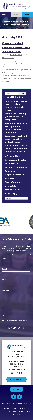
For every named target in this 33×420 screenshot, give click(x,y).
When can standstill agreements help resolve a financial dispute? (16, 47)
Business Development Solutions (15, 411)
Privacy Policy (24, 409)
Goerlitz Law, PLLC (16, 55)
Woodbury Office (16, 379)
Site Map (15, 409)
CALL (28, 14)
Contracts (10, 171)
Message (5, 290)
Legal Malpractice (14, 182)
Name (4, 258)
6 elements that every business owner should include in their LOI (16, 148)
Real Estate (10, 186)
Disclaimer (6, 316)
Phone (5, 280)
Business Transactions (16, 167)
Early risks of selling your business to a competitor (15, 116)
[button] (5, 14)
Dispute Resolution (8, 58)
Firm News (10, 178)
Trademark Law (13, 189)
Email (17, 14)
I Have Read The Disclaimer (16, 321)
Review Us (16, 389)
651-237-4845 (16, 248)
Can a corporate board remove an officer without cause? (16, 139)
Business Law (11, 163)
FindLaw (16, 414)
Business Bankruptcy (15, 160)
